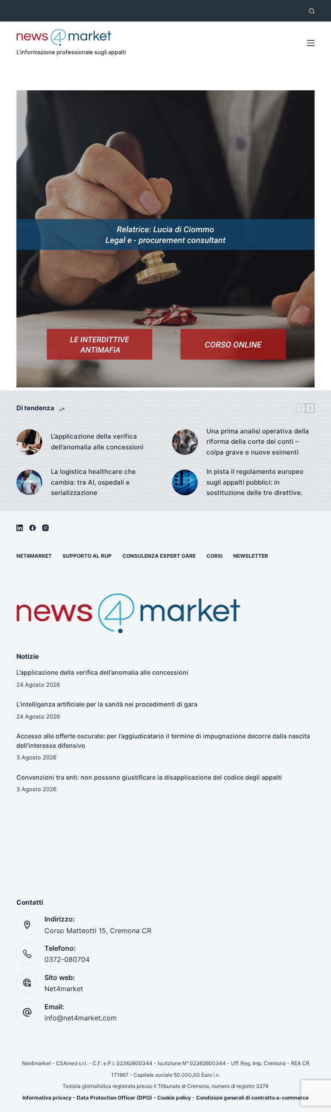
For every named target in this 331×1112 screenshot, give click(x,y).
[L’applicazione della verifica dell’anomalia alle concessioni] (29, 442)
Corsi (214, 556)
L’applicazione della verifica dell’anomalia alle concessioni (97, 441)
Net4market (34, 556)
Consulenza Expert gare (159, 556)
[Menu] (311, 43)
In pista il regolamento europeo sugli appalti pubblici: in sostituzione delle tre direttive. (254, 482)
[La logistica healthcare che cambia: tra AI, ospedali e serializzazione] (29, 482)
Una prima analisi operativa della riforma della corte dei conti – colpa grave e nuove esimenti (257, 442)
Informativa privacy (47, 1097)
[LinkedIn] (19, 528)
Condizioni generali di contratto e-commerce (252, 1097)
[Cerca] (312, 11)
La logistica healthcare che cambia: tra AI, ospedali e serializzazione (93, 482)
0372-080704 (67, 959)
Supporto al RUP (87, 556)
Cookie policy (174, 1097)
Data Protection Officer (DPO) (114, 1097)
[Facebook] (32, 528)
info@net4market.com (80, 1018)
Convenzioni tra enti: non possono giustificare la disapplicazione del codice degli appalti (149, 777)
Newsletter (250, 556)
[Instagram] (45, 528)
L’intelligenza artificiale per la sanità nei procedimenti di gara (106, 704)
